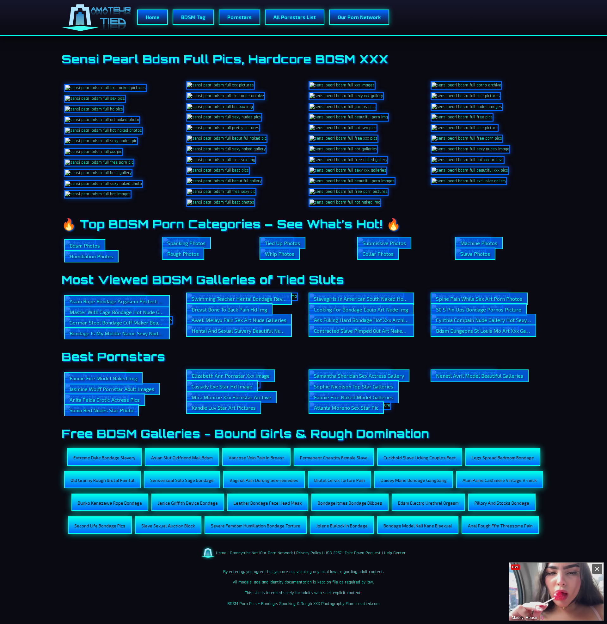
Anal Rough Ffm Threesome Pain (500, 525)
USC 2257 (332, 553)
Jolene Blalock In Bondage (342, 525)
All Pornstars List (294, 17)
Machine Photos (478, 243)
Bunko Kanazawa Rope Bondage (110, 503)
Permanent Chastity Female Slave (334, 457)
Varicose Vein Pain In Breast (256, 457)
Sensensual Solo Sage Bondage (182, 480)
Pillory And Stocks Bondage (502, 503)
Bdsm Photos (85, 246)
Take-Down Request (363, 553)
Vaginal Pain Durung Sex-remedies (264, 480)
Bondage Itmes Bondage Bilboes (350, 503)
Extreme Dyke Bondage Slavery (104, 457)
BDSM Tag (193, 17)
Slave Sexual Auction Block (168, 525)
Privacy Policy (308, 553)
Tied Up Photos (282, 243)
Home (152, 17)
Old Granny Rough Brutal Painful (102, 480)
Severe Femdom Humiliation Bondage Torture (255, 525)
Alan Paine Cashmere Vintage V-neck (500, 480)
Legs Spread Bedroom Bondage (503, 457)
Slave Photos (475, 254)
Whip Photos (279, 254)
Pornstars (239, 17)
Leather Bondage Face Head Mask (268, 503)
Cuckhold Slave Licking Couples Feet (419, 457)
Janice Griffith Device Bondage (188, 503)
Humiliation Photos (91, 256)
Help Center (395, 553)
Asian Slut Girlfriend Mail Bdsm (182, 457)
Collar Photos (378, 254)
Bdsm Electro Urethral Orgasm (428, 503)
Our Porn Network (359, 17)
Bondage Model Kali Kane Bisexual (417, 525)
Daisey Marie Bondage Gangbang (414, 480)
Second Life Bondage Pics (100, 525)
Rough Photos (183, 254)
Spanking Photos (186, 243)
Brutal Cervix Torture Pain (339, 480)
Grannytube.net (244, 553)
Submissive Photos (384, 243)
